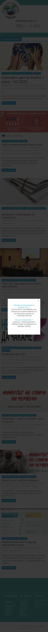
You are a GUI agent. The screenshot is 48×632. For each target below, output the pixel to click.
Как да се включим (23, 320)
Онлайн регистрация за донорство (24, 306)
